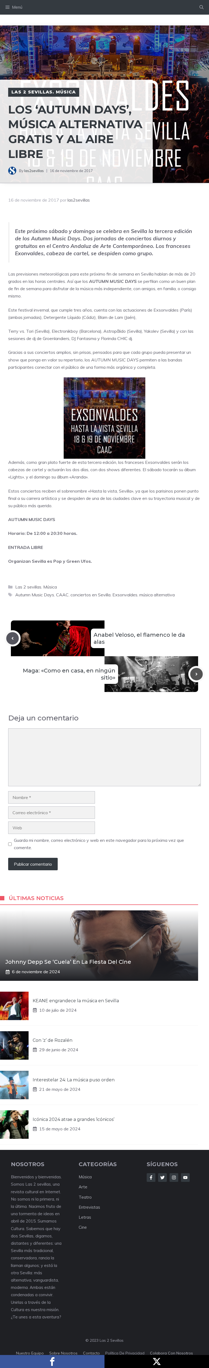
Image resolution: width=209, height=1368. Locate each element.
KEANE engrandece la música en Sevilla (76, 1000)
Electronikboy (65, 331)
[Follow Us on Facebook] (151, 1177)
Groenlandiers (56, 338)
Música (85, 1176)
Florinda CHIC (114, 338)
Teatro (85, 1197)
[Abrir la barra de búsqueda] (201, 7)
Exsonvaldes (166, 310)
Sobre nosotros (63, 1353)
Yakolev (151, 331)
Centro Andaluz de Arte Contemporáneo (102, 246)
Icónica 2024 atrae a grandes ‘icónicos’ (73, 1119)
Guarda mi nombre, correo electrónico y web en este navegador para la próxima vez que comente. (99, 843)
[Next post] (196, 674)
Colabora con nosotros (171, 1353)
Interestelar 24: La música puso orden (74, 1079)
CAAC (62, 594)
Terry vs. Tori (20, 331)
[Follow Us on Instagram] (174, 1177)
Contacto (91, 1353)
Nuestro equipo (30, 1353)
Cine (83, 1227)
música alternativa (157, 594)
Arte (83, 1186)
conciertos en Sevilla (90, 594)
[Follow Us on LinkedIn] (185, 1177)
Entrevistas (89, 1207)
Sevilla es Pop (47, 561)
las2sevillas (34, 171)
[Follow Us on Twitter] (162, 1177)
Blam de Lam (110, 317)
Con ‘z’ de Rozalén (52, 1040)
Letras (85, 1217)
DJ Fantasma (83, 338)
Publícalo (156, 1361)
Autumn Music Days (34, 594)
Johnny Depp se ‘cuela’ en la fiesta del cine (68, 962)
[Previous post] (12, 638)
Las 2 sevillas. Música (43, 92)
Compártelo (52, 1361)
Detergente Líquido (62, 317)
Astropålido (114, 331)
